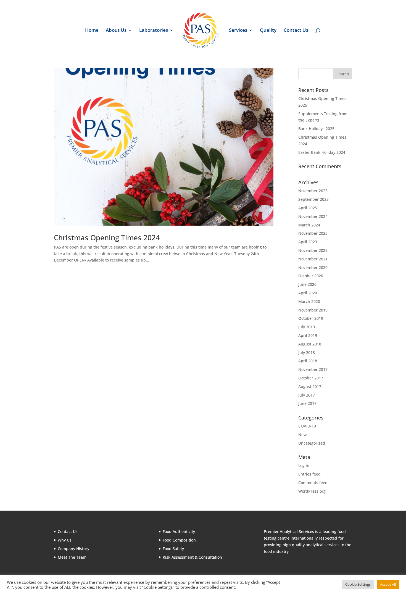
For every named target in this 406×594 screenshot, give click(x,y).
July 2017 (306, 395)
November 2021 (313, 259)
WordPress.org (312, 491)
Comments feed (313, 482)
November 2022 (313, 250)
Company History (73, 548)
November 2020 (313, 267)
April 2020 (307, 292)
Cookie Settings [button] (358, 584)
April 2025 (307, 207)
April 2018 (307, 360)
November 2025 (313, 190)
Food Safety (173, 548)
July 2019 (306, 326)
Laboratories (153, 30)
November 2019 (313, 310)
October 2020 (310, 275)
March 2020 (309, 301)
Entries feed (309, 474)
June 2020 (307, 284)
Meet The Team (72, 557)
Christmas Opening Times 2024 (107, 237)
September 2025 (313, 199)
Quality (268, 30)
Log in (303, 465)
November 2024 (313, 216)
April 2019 (307, 335)
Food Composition (179, 540)
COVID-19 (307, 426)
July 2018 (306, 352)
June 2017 (307, 403)
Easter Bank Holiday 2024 (321, 152)
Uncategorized (311, 443)
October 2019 (310, 318)
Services (238, 30)
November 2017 (313, 369)
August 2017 (309, 386)
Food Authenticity (179, 531)
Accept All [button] (388, 584)
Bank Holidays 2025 (316, 128)
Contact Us (296, 30)
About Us (116, 30)
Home (92, 30)
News (303, 434)
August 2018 (309, 344)
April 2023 (307, 241)
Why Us (65, 540)
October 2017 (310, 378)
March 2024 (309, 225)
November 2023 (313, 233)
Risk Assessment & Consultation (192, 557)
